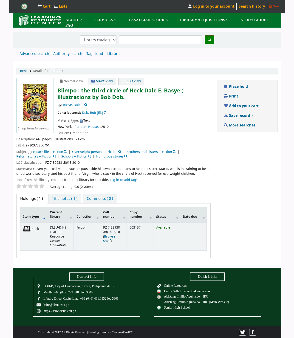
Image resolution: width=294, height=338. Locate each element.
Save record (239, 115)
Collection (84, 216)
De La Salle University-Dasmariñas (187, 291)
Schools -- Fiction (74, 156)
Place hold (238, 86)
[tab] (64, 198)
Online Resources (175, 285)
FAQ (69, 25)
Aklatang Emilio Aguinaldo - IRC (186, 296)
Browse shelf (109, 238)
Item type (31, 216)
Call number (109, 214)
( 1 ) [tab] (31, 198)
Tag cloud (94, 54)
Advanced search (34, 54)
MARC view (104, 81)
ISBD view (133, 81)
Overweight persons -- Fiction (95, 151)
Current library (56, 214)
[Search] (209, 39)
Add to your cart (243, 106)
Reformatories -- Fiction (34, 156)
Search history (252, 6)
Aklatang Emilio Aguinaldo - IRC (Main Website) (196, 302)
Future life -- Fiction (48, 151)
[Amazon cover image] (35, 102)
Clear (275, 6)
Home (23, 71)
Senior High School (177, 307)
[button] (44, 6)
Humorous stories (110, 156)
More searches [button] (242, 125)
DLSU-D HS (24, 6)
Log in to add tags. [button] (124, 180)
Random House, (86, 126)
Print (233, 96)
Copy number (136, 214)
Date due (190, 216)
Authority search (67, 54)
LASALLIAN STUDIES (148, 20)
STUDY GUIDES (255, 20)
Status (161, 216)
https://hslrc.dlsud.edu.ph (59, 311)
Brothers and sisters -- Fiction (149, 151)
